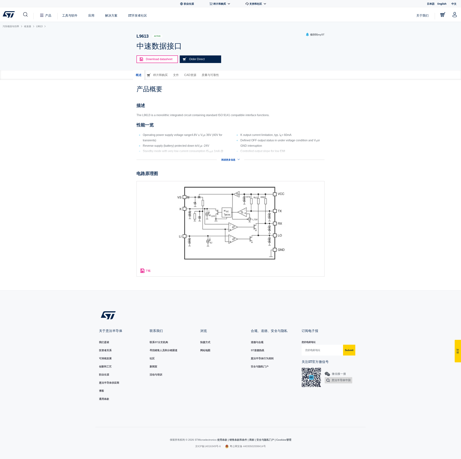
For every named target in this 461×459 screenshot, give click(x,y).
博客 (101, 390)
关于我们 (422, 15)
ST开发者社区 (137, 15)
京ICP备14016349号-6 (208, 446)
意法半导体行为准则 (262, 358)
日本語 (431, 3)
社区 (152, 358)
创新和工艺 (105, 366)
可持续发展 (105, 358)
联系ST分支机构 (159, 342)
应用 (91, 15)
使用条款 (222, 439)
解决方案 (111, 15)
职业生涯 (104, 374)
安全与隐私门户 (259, 366)
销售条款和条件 (238, 439)
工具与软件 (69, 15)
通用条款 (104, 398)
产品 (48, 15)
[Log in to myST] (455, 14)
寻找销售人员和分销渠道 (163, 350)
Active (157, 36)
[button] (25, 14)
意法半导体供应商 (109, 382)
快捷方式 (205, 342)
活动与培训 (156, 374)
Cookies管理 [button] (283, 439)
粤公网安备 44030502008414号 (247, 446)
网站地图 (205, 350)
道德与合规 (257, 342)
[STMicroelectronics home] (9, 14)
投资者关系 (105, 350)
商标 (252, 439)
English (441, 3)
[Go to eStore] (442, 14)
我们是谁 (104, 342)
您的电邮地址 (309, 342)
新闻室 (153, 366)
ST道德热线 (257, 350)
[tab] (138, 75)
